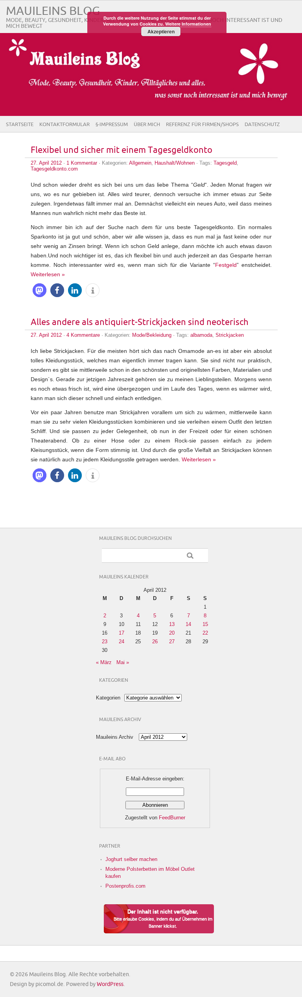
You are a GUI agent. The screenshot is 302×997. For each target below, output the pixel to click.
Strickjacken (229, 335)
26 (155, 641)
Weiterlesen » (48, 274)
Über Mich (147, 124)
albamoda (201, 335)
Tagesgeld (225, 163)
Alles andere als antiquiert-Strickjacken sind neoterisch (140, 322)
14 (188, 624)
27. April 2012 (46, 163)
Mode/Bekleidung (151, 335)
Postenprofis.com (125, 886)
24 (121, 641)
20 (172, 633)
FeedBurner (172, 818)
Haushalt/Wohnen (175, 163)
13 (172, 624)
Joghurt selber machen (131, 859)
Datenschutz (262, 124)
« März (104, 662)
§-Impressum (112, 124)
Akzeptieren (161, 31)
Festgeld (226, 265)
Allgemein (140, 163)
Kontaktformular (64, 124)
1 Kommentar (81, 163)
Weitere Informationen (188, 24)
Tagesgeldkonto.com (54, 169)
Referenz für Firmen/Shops (202, 124)
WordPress (110, 984)
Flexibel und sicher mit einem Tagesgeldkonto (121, 150)
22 (205, 633)
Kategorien (108, 698)
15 (205, 624)
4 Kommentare (83, 335)
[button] (39, 290)
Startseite (19, 124)
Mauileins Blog (53, 11)
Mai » (122, 662)
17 (121, 633)
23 (104, 641)
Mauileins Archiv (114, 737)
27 (172, 641)
